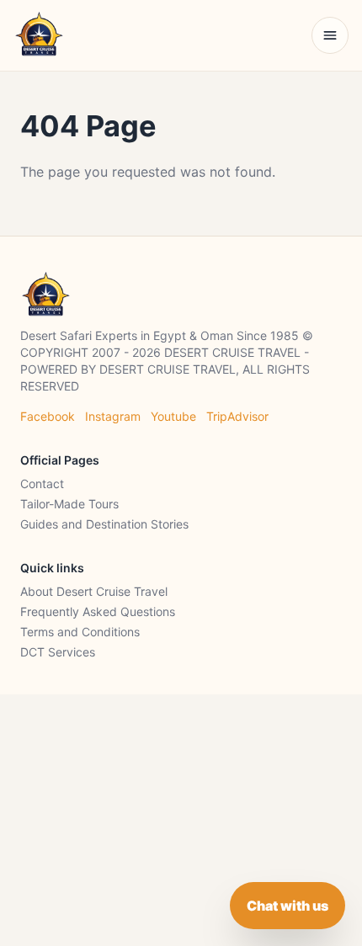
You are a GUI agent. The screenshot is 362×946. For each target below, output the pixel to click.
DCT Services (57, 652)
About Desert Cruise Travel (94, 591)
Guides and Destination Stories (104, 524)
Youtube (173, 416)
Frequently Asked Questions (97, 611)
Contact (42, 483)
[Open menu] (330, 35)
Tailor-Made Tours (69, 504)
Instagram (113, 416)
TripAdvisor (237, 416)
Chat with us (287, 905)
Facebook (47, 416)
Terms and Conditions (80, 631)
